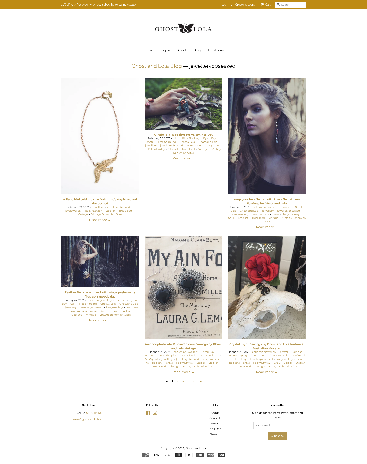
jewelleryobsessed (118, 207)
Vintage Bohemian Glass (106, 214)
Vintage (83, 214)
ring (209, 145)
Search (214, 434)
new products (260, 214)
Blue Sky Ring (191, 138)
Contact (214, 418)
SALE (231, 218)
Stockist (110, 210)
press (275, 214)
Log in (225, 4)
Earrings (286, 207)
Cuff (72, 303)
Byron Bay (209, 138)
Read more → (100, 220)
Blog (197, 50)
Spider (201, 362)
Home (147, 50)
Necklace (132, 307)
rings (218, 145)
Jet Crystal (151, 359)
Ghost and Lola (208, 141)
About (181, 50)
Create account (245, 4)
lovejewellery (73, 210)
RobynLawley (93, 210)
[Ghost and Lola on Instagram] (155, 413)
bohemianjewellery (265, 207)
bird (176, 138)
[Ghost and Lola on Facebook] (148, 413)
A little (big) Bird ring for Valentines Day (183, 134)
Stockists (215, 429)
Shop (164, 50)
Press (214, 423)
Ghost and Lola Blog (157, 66)
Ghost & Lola (187, 141)
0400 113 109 (94, 413)
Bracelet (120, 300)
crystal (150, 141)
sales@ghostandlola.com (89, 419)
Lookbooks (216, 50)
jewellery (98, 207)
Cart (268, 4)
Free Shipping (167, 141)
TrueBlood (125, 210)
